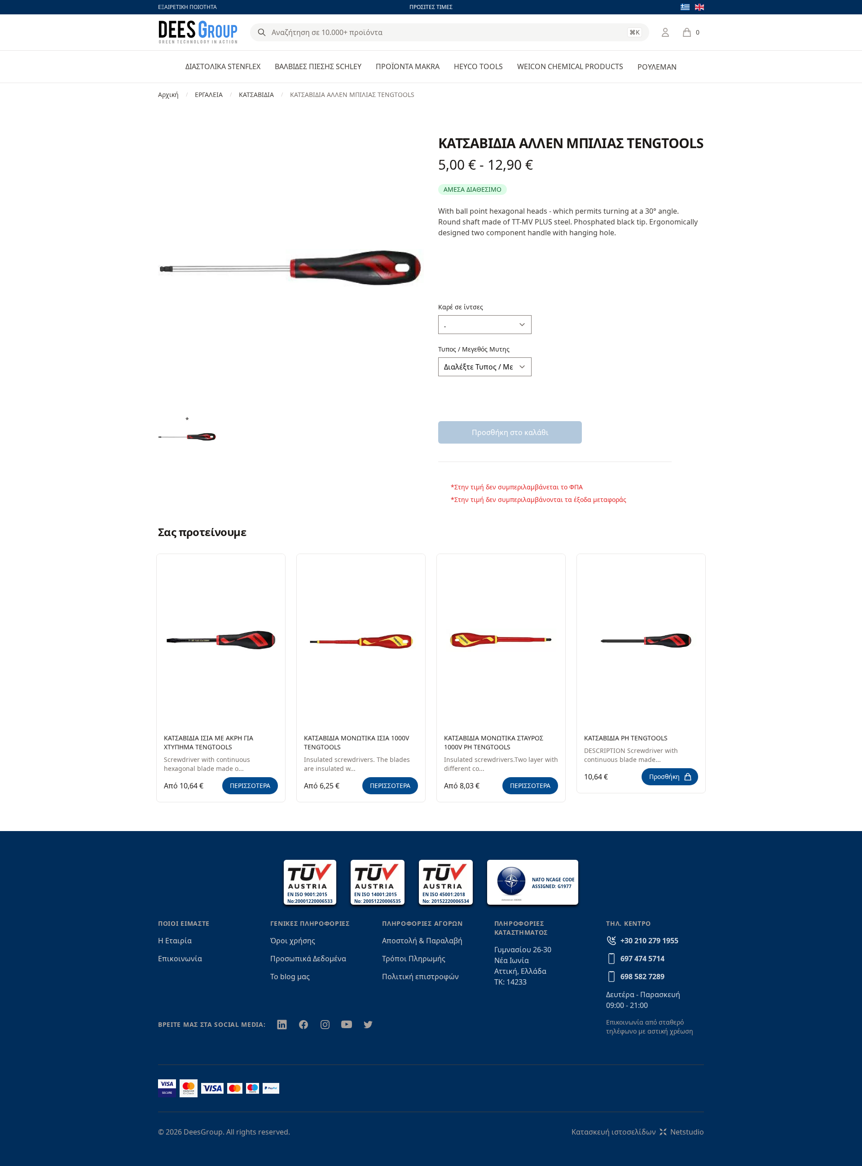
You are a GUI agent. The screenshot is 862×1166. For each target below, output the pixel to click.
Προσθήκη (664, 776)
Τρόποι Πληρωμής (413, 959)
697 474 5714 (642, 959)
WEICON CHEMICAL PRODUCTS (570, 66)
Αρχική (168, 94)
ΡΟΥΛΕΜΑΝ (657, 67)
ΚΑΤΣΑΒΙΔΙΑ (256, 94)
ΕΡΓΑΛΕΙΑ (209, 94)
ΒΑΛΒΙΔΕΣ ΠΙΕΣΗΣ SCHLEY (318, 66)
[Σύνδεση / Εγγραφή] (665, 32)
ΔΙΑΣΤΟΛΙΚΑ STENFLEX (222, 66)
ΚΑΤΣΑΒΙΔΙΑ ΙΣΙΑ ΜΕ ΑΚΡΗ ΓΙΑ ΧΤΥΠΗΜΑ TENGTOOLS (208, 742)
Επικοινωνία (180, 959)
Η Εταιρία (175, 941)
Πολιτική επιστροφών (420, 976)
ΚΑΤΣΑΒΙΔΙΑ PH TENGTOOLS (626, 738)
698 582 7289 (642, 976)
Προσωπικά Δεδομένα (308, 959)
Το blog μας (290, 976)
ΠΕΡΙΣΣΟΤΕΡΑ (250, 785)
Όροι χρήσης (292, 941)
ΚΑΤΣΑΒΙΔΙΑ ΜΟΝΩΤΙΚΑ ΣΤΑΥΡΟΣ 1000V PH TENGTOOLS (493, 742)
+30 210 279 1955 (649, 941)
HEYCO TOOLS (478, 66)
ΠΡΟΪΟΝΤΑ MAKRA (408, 66)
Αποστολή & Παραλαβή (422, 941)
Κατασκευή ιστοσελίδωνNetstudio (638, 1132)
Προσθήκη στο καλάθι (510, 432)
